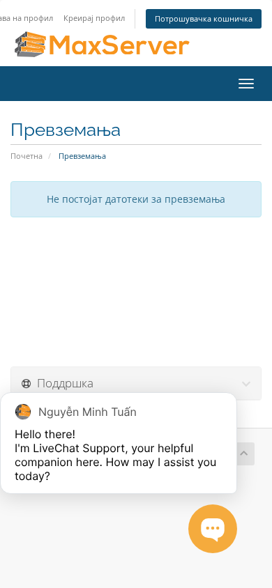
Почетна (26, 155)
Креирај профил (94, 18)
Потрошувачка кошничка (203, 18)
